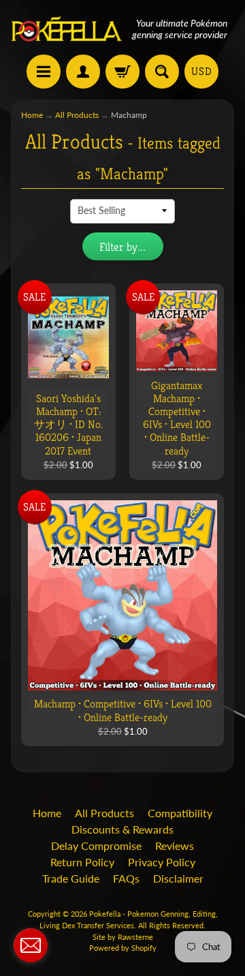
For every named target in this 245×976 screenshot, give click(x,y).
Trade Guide (70, 878)
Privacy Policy (161, 861)
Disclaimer (178, 878)
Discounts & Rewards (122, 829)
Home (32, 114)
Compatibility (180, 812)
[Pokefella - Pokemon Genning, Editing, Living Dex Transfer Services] (66, 29)
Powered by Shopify (123, 947)
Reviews (174, 845)
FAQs (126, 878)
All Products (77, 114)
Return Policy (82, 861)
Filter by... (122, 246)
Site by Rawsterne (123, 936)
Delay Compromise (96, 845)
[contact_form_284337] (31, 945)
